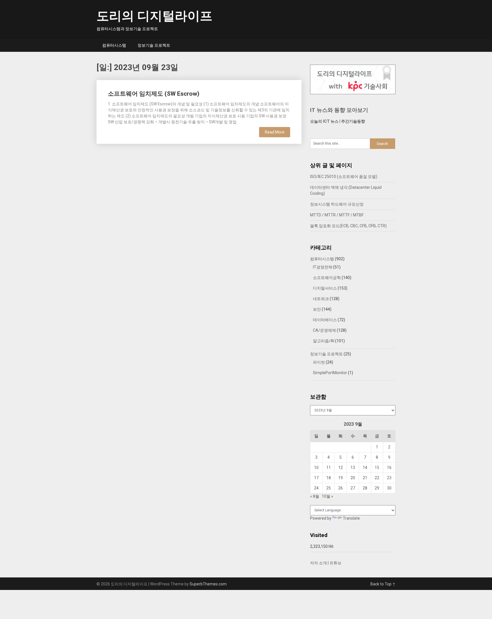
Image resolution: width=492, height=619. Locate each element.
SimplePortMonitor (330, 372)
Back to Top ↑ (382, 584)
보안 (317, 309)
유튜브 (335, 563)
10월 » (327, 496)
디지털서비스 (325, 288)
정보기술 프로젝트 (154, 45)
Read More (274, 132)
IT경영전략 (322, 267)
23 (389, 477)
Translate (351, 518)
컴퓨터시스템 (114, 45)
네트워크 (321, 298)
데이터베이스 (325, 319)
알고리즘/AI (323, 341)
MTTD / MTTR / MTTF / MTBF (337, 215)
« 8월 (314, 496)
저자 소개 (318, 563)
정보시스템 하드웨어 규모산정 (337, 204)
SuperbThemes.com (208, 584)
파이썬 (319, 362)
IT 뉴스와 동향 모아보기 (339, 110)
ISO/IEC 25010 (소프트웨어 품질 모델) (343, 176)
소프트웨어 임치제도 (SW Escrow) (153, 93)
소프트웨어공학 (327, 277)
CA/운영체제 (324, 330)
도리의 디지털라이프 (154, 16)
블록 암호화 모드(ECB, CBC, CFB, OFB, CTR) (348, 226)
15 (377, 467)
